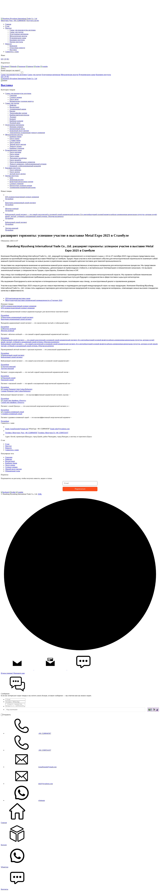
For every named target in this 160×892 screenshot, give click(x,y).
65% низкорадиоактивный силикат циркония (22, 197)
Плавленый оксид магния (19, 131)
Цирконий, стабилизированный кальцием (25, 166)
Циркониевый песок (17, 129)
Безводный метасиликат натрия (21, 182)
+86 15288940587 (44, 733)
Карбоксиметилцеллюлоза (19, 115)
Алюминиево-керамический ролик (23, 187)
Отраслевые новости (17, 48)
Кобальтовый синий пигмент (16, 222)
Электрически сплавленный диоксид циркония (27, 133)
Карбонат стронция (17, 148)
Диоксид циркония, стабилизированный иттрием (28, 164)
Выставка (13, 50)
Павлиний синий (7, 380)
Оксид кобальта (15, 170)
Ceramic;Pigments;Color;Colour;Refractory (16, 391)
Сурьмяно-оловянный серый (11, 414)
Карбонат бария (15, 136)
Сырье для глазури (16, 32)
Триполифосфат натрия (18, 113)
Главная (8, 24)
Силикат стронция (16, 183)
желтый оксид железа (18, 174)
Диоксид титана (16, 146)
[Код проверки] (153, 709)
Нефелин (13, 105)
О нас (7, 26)
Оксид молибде (15, 160)
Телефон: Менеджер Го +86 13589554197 (53, 433)
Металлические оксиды (18, 36)
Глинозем (13, 95)
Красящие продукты (17, 40)
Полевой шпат (15, 123)
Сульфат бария (15, 140)
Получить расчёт (32, 20)
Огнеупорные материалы (19, 34)
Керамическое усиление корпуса (22, 101)
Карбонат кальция (16, 121)
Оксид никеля (15, 142)
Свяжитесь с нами (12, 52)
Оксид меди (14, 99)
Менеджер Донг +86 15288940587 (13, 20)
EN (2, 59)
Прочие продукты (16, 42)
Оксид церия (14, 154)
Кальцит (13, 119)
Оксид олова (14, 156)
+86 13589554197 (44, 750)
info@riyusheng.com (45, 784)
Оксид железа (15, 172)
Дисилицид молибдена (18, 158)
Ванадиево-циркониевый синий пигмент (20, 203)
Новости (8, 44)
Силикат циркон (16, 97)
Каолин (12, 111)
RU (8, 59)
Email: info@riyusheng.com (60, 429)
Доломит (13, 117)
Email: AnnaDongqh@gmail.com (16, 429)
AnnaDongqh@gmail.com (47, 767)
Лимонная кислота (17, 180)
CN (5, 59)
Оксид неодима (15, 152)
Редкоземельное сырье (18, 38)
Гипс (11, 178)
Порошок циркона (16, 127)
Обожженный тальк (12, 471)
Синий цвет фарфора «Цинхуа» (12, 402)
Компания (13, 46)
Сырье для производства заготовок (23, 30)
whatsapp (41, 800)
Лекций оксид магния (18, 144)
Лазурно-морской (11, 228)
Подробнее (9, 199)
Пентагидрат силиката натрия (21, 185)
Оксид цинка (14, 138)
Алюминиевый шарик (18, 109)
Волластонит (14, 107)
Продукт (8, 28)
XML (40, 494)
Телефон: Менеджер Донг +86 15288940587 (21, 433)
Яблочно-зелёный (12, 209)
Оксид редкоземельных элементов (22, 162)
